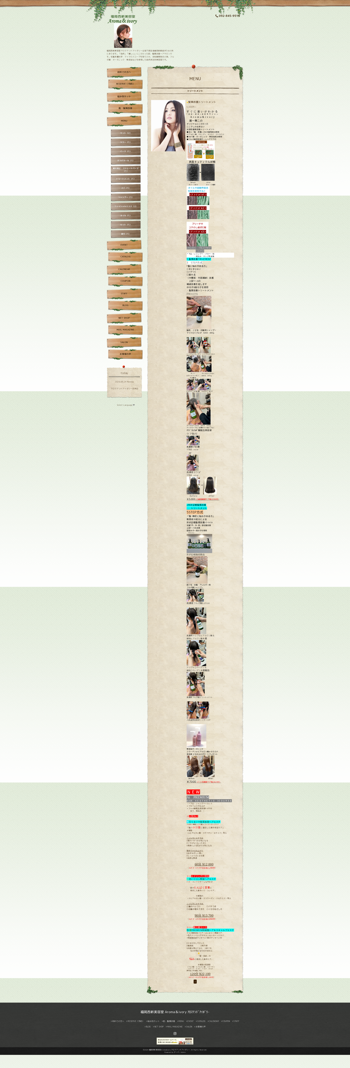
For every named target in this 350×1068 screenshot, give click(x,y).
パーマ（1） (125, 151)
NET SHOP (124, 317)
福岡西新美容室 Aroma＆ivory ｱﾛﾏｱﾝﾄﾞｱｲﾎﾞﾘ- (175, 1012)
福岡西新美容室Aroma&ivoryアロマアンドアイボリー (169, 1050)
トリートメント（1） (125, 179)
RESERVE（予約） (125, 83)
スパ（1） (125, 188)
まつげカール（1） (125, 160)
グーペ (176, 1052)
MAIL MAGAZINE (125, 329)
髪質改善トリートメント (202, 102)
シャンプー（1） (125, 197)
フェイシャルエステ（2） (125, 206)
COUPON (125, 280)
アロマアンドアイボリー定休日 (124, 388)
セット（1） (125, 224)
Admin (183, 1052)
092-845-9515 (229, 16)
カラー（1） (125, 142)
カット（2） (125, 133)
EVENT (124, 244)
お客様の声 (125, 354)
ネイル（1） (125, 215)
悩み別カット (124, 96)
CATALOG (125, 256)
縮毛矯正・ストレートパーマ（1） (126, 169)
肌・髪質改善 (125, 108)
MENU (124, 120)
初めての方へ (124, 72)
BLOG (125, 305)
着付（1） (125, 234)
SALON (124, 342)
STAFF (124, 293)
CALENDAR (124, 269)
